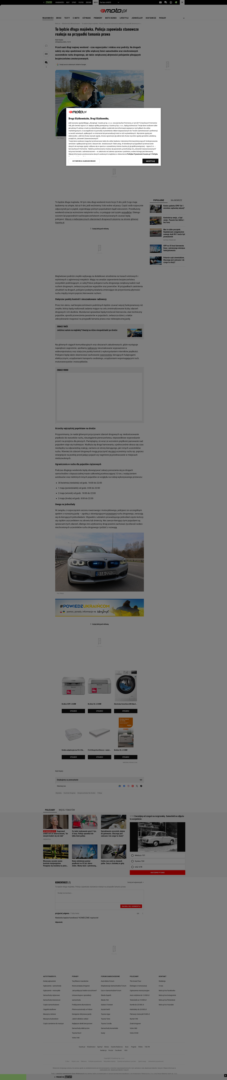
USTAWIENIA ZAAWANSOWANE (84, 161)
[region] (113, 137)
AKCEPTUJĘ (150, 161)
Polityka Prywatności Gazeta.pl (139, 154)
